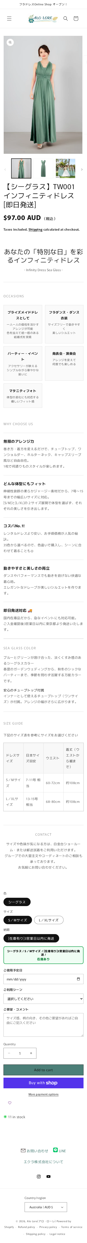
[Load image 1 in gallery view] (21, 168)
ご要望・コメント (16, 1009)
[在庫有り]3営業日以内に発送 (31, 938)
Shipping (35, 229)
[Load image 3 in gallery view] (65, 168)
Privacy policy (48, 1227)
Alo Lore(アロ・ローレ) (41, 1221)
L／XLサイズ (49, 920)
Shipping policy (35, 1234)
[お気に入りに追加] (9, 1103)
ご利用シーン (13, 989)
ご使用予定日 (13, 970)
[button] (9, 18)
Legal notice (57, 1234)
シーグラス (17, 902)
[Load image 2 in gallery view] (43, 168)
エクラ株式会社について (44, 1161)
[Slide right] (82, 169)
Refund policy (26, 1227)
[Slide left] (5, 169)
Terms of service (71, 1227)
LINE (62, 1150)
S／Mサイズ (17, 920)
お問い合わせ (37, 1150)
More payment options (44, 1094)
